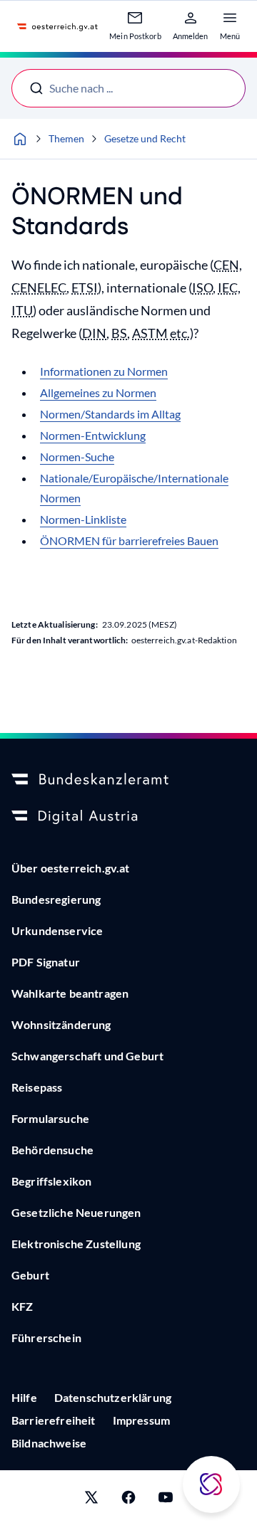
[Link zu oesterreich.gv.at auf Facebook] (128, 1500)
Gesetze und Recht (145, 138)
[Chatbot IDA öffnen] (211, 1484)
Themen (66, 138)
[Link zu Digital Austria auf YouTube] (166, 1500)
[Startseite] (20, 138)
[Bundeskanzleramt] (128, 780)
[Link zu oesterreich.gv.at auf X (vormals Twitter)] (91, 1500)
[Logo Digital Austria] (128, 817)
